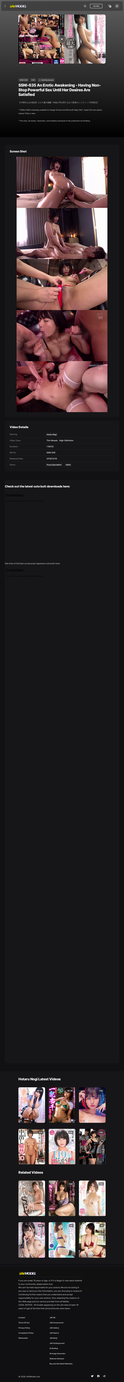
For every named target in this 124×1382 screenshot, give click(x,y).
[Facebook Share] (98, 1376)
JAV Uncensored (56, 1323)
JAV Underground (57, 1343)
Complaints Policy (26, 1333)
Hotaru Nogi (52, 434)
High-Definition (66, 440)
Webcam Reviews (57, 1359)
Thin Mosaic (52, 440)
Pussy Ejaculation (54, 465)
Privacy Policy (24, 1328)
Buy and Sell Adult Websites (61, 1364)
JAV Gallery (54, 1328)
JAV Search (54, 1333)
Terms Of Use (23, 1323)
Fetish (68, 465)
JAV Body (53, 1338)
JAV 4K (52, 1318)
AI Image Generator (58, 1353)
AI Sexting (54, 1348)
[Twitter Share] (92, 1376)
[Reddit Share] (104, 1376)
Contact (21, 1318)
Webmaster (23, 1338)
